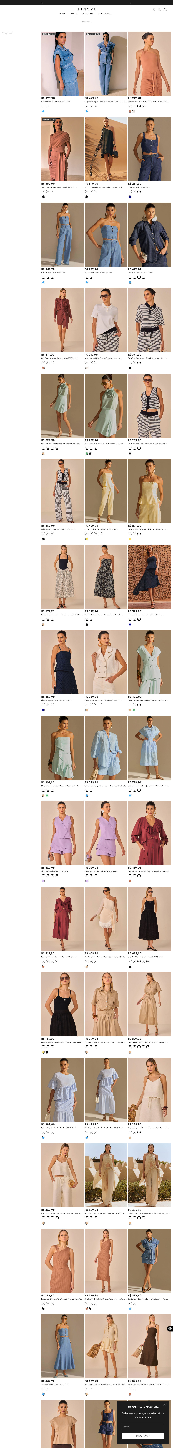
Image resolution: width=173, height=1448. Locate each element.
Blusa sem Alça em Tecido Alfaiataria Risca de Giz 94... (147, 529)
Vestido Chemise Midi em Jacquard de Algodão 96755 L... (148, 786)
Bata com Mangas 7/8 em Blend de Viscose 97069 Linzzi (148, 871)
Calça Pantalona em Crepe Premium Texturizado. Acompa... (149, 1213)
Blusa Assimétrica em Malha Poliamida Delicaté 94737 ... (148, 101)
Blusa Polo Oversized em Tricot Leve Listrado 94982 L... (147, 358)
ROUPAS (74, 14)
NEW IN (63, 14)
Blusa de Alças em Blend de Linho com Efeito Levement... (148, 1128)
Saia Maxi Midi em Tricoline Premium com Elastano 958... (148, 1042)
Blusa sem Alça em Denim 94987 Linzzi (98, 272)
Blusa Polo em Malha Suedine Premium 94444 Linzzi (103, 358)
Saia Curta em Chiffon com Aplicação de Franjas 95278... (105, 957)
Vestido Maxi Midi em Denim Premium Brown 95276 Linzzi (148, 1384)
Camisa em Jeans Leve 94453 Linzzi (140, 272)
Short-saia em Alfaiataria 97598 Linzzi (54, 871)
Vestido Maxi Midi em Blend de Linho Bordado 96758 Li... (61, 615)
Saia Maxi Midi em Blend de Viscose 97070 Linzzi (58, 957)
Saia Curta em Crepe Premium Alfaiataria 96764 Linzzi (60, 444)
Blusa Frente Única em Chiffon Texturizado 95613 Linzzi (104, 444)
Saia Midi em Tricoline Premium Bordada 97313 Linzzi (104, 1128)
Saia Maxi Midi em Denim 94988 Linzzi (55, 1384)
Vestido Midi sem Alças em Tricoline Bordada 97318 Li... (105, 615)
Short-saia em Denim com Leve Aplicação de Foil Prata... (148, 1299)
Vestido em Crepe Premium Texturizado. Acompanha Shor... (106, 1384)
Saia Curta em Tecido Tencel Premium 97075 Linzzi (59, 358)
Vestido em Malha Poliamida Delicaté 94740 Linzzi (59, 187)
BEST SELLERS (88, 14)
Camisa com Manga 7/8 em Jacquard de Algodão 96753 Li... (105, 786)
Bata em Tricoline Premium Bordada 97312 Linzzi (58, 1128)
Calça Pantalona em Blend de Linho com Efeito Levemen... (61, 1213)
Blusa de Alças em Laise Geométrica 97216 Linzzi (58, 700)
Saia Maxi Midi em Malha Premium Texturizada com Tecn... (105, 1299)
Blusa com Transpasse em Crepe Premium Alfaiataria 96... (148, 700)
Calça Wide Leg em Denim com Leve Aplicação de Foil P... (105, 101)
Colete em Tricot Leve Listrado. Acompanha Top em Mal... (148, 444)
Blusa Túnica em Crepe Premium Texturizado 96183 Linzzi (105, 1213)
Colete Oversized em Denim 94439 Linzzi (55, 101)
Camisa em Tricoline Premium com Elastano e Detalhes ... (105, 1042)
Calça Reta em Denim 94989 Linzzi (53, 272)
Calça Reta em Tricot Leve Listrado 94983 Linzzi (58, 529)
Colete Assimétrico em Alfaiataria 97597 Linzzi (101, 871)
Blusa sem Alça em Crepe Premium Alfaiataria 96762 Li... (61, 786)
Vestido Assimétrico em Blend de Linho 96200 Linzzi (103, 187)
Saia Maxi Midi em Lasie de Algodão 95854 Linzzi (146, 957)
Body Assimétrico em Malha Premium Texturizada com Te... (61, 1299)
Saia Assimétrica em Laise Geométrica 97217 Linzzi (146, 615)
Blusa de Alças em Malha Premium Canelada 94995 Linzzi (61, 1042)
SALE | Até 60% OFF (106, 14)
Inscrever (143, 1435)
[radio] (43, 106)
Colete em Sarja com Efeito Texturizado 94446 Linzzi (103, 700)
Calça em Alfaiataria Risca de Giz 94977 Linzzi (101, 529)
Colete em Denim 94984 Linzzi (139, 187)
